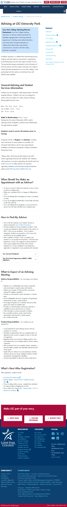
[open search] (64, 11)
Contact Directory (23, 445)
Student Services (46, 6)
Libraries (13, 2)
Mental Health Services (8, 482)
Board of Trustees (23, 441)
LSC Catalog (49, 38)
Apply (46, 2)
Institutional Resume (32, 484)
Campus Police (5, 474)
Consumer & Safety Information (40, 474)
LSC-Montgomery (40, 439)
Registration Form (50, 42)
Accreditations (22, 439)
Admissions (36, 6)
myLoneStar (34, 2)
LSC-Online (38, 443)
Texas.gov (21, 487)
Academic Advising (18, 16)
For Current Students (11, 254)
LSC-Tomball (38, 445)
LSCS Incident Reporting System (27, 476)
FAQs (48, 505)
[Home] (5, 2)
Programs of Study (14, 6)
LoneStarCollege (7, 480)
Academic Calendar (24, 437)
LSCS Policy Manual (24, 474)
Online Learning (22, 456)
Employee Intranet (23, 449)
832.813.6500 (55, 457)
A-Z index (21, 432)
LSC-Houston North (40, 434)
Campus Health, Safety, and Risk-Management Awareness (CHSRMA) (39, 480)
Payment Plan (49, 52)
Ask (64, 2)
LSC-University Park (40, 447)
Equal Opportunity (57, 482)
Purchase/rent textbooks (11, 377)
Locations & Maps (23, 451)
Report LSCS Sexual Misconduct (47, 476)
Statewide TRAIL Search (32, 487)
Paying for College (26, 6)
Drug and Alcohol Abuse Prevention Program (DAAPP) (34, 482)
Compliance (23, 470)
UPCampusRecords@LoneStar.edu (20, 169)
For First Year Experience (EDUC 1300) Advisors (17, 259)
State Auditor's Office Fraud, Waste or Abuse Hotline (34, 490)
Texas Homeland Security (25, 492)
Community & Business (58, 6)
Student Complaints (23, 458)
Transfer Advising (51, 55)
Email (17, 2)
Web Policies (22, 484)
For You (40, 2)
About (5, 6)
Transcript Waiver (51, 35)
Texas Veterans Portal (40, 496)
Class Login (27, 2)
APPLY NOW (14, 418)
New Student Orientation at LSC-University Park (55, 63)
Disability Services (23, 447)
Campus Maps (27, 388)
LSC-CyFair (38, 432)
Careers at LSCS (23, 443)
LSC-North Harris (40, 441)
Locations (18, 11)
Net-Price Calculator (46, 484)
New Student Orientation (23, 225)
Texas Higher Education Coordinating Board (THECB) (34, 494)
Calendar (21, 2)
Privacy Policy (57, 484)
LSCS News (21, 454)
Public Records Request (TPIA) (27, 478)
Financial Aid (9, 164)
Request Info (55, 2)
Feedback (52, 505)
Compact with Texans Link (25, 496)
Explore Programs (33, 419)
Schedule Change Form (52, 45)
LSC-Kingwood (39, 437)
